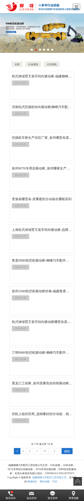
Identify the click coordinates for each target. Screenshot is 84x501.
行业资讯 (33, 64)
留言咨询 (52, 498)
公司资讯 (52, 64)
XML (55, 481)
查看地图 (73, 498)
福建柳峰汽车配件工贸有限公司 (49, 477)
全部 (17, 64)
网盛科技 (32, 481)
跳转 (67, 451)
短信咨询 (31, 498)
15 (44, 451)
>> (36, 451)
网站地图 (45, 481)
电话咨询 (10, 498)
